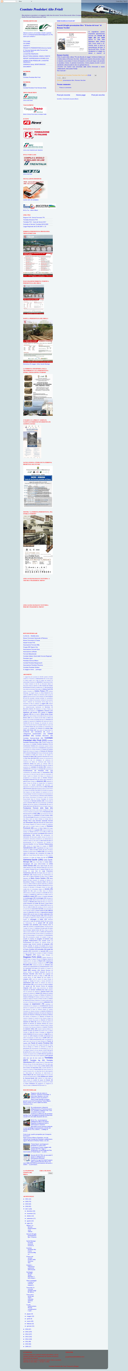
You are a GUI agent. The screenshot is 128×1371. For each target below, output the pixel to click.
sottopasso (35, 1005)
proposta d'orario (46, 942)
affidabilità (39, 682)
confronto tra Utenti (27, 765)
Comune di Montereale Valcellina (45, 753)
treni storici (38, 1058)
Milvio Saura (42, 891)
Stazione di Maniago (35, 1014)
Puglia (26, 949)
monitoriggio (39, 898)
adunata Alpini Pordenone (29, 682)
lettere (40, 851)
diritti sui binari (31, 781)
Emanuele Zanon (30, 788)
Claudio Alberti (47, 730)
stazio (34, 1009)
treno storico (46, 1066)
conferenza (47, 760)
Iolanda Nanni (48, 838)
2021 (27, 1199)
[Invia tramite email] (58, 78)
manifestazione (47, 874)
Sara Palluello (47, 977)
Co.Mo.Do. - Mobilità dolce (31, 636)
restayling (48, 961)
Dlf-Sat (34, 783)
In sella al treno (46, 831)
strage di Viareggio (39, 1032)
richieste (47, 964)
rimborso (25, 966)
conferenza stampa (28, 763)
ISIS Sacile (36, 840)
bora (32, 717)
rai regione (38, 953)
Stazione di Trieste (46, 1020)
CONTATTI (26, 45)
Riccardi (26, 964)
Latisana (28, 846)
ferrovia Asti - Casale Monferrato (30, 795)
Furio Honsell (43, 813)
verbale (51, 1081)
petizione (37, 928)
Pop (24, 935)
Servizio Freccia (40, 986)
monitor (39, 896)
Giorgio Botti (48, 819)
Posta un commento (65, 87)
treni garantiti (47, 1053)
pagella (26, 917)
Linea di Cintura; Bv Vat (38, 857)
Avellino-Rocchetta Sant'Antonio (33, 707)
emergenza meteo (41, 788)
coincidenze (38, 731)
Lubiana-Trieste (44, 869)
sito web (25, 1002)
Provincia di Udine (48, 947)
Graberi (43, 824)
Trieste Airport (37, 1069)
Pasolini (25, 919)
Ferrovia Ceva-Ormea (30, 797)
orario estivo (26, 915)
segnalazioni (27, 982)
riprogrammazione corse (46, 966)
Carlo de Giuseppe (34, 723)
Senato (36, 982)
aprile (28, 1318)
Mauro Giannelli (43, 885)
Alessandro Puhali (27, 685)
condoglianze (39, 760)
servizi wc (29, 986)
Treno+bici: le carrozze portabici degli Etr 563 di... (31, 1290)
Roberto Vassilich (27, 972)
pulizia (32, 949)
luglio (28, 1223)
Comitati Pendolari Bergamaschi (32, 663)
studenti (49, 1032)
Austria (40, 705)
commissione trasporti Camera (45, 746)
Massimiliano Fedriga (29, 882)
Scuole (32, 981)
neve (42, 905)
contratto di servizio (37, 767)
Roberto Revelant (46, 970)
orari (31, 914)
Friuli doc (25, 813)
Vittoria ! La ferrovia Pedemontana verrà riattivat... (31, 1228)
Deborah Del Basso (38, 776)
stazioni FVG (44, 1030)
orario (36, 914)
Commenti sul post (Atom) (70, 99)
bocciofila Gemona (42, 715)
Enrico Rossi (50, 788)
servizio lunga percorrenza (39, 988)
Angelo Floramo (35, 693)
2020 (27, 1201)
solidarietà (47, 1002)
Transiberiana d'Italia (46, 1052)
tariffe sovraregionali (46, 1039)
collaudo (48, 731)
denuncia (48, 776)
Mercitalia (32, 887)
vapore (41, 1080)
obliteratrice (31, 912)
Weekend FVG (36, 1085)
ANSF (29, 694)
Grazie (35, 828)
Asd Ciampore (49, 696)
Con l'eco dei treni (30, 758)
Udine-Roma (38, 1073)
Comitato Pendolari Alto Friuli (41, 9)
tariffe (45, 1037)
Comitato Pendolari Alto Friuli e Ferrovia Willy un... (31, 1251)
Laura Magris (36, 846)
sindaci (38, 993)
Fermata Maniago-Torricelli (29, 793)
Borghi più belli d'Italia (40, 717)
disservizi (40, 781)
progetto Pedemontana (30, 940)
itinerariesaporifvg (27, 842)
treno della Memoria (38, 1064)
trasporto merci (32, 1053)
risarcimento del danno (31, 968)
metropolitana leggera (37, 889)
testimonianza (43, 1048)
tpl (45, 1050)
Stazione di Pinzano (45, 1016)
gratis (42, 826)
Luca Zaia (34, 871)
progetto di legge (46, 937)
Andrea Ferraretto (27, 691)
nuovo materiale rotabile (28, 910)
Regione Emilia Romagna (43, 955)
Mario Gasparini (33, 880)
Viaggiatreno (40, 1083)
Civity (31, 730)
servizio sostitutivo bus (38, 989)
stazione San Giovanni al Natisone (33, 1027)
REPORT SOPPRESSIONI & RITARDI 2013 (36, 58)
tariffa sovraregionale (28, 1037)
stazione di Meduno (48, 1014)
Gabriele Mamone (27, 815)
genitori (37, 817)
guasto (37, 830)
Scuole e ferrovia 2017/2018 (43, 981)
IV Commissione (39, 842)
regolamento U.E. (27, 961)
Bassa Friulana (47, 708)
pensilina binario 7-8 (40, 926)
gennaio (29, 1326)
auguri (43, 703)
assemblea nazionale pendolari (37, 698)
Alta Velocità (48, 687)
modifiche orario (28, 896)
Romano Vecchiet (80, 80)
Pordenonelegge (31, 935)
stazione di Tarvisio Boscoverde (31, 1020)
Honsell (32, 831)
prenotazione (40, 935)
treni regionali (40, 1055)
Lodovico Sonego (29, 869)
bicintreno (32, 710)
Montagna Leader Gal (29, 900)
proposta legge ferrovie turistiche (32, 944)
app (50, 694)
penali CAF (41, 923)
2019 (27, 1204)
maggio (29, 1316)
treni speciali (49, 1055)
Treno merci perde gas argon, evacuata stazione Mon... (30, 1298)
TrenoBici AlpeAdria (46, 1067)
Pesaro (31, 928)
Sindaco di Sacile (40, 996)
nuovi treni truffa (47, 908)
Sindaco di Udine (43, 998)
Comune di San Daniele (45, 754)
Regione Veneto (47, 959)
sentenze (43, 982)
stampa (38, 1007)
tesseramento (35, 1048)
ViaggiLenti (48, 1083)
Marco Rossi (45, 876)
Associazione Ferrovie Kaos (31, 649)
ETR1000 (44, 790)
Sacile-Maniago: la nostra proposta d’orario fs (31, 1243)
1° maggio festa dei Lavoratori (30, 676)
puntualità (40, 949)
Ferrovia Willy (31, 802)
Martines (49, 880)
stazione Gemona (41, 1023)
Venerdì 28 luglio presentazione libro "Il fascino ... (31, 1236)
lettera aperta (38, 849)
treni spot (29, 1058)
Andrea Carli (46, 689)
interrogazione (47, 835)
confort (38, 763)
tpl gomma (26, 1052)
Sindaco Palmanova (35, 1000)
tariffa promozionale (45, 1036)
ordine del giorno (48, 915)
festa (50, 804)
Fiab (35, 806)
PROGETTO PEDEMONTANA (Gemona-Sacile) (37, 48)
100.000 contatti (43, 676)
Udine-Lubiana (28, 1073)
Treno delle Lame (49, 1064)
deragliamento (26, 777)
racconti (43, 951)
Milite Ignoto (33, 891)
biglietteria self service (30, 712)
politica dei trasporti (46, 931)
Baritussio (38, 708)
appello (25, 696)
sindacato (31, 993)
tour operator (39, 1050)
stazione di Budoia (46, 1011)
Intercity (38, 835)
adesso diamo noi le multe (31, 680)
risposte (49, 968)
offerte (37, 912)
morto (38, 901)
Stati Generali (26, 1009)
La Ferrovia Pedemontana (44, 844)
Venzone (45, 1081)
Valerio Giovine (26, 1080)
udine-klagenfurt (49, 1071)
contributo (48, 767)
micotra (47, 889)
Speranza (25, 1007)
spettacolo (32, 1007)
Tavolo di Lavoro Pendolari (40, 1043)
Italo (50, 840)
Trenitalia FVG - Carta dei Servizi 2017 (34, 222)
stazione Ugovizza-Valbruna (44, 1028)
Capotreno (38, 721)
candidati (25, 721)
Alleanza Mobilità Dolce (37, 687)
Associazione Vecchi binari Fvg (43, 701)
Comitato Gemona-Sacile (31, 738)
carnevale (44, 723)
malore (49, 872)
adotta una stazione (46, 680)
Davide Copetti (26, 776)
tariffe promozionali (35, 1039)
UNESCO (40, 1078)
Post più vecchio (98, 95)
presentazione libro (68, 80)
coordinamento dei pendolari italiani (31, 772)
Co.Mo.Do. (26, 731)
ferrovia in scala (42, 797)
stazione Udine (29, 1029)
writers (43, 1085)
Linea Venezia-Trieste (39, 867)
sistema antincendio (46, 1000)
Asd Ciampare (40, 696)
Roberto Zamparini (40, 972)
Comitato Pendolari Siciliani (31, 667)
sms (36, 1002)
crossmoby (48, 774)
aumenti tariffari (32, 705)
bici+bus (25, 710)
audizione (37, 703)
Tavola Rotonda (41, 1041)
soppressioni (36, 1004)
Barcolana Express (28, 709)
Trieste (30, 1069)
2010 (27, 1344)
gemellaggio (30, 817)
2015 (27, 1331)
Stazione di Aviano (35, 1011)
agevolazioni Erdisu (48, 682)
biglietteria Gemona (43, 710)
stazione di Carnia (40, 1013)
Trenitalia (49, 1058)
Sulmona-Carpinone (38, 1034)
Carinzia (25, 723)
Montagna (49, 898)
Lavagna (44, 846)
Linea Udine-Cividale (40, 864)
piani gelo (45, 928)
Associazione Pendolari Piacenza (33, 665)
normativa (39, 907)
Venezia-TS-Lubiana (27, 1081)
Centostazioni (48, 726)
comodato (41, 747)
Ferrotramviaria (47, 793)
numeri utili (50, 907)
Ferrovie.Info (43, 804)
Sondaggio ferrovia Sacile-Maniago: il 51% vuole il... (31, 1275)
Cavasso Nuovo (29, 726)
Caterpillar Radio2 (42, 724)
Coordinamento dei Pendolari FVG (35, 770)
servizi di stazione (38, 984)
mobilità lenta (39, 894)
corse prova (26, 774)
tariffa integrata (34, 1036)
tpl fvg (49, 1050)
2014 (27, 1334)
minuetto (45, 892)
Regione (29, 955)
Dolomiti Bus (42, 783)
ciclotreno (32, 728)
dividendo (49, 781)
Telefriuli (36, 1046)
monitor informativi (48, 896)
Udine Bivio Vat (39, 1071)
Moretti (32, 901)
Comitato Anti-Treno (42, 735)
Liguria (25, 853)
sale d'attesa (37, 977)
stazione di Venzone (28, 1023)
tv (33, 1071)
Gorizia (38, 824)
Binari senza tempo (47, 714)
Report (41, 961)
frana (50, 810)
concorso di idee (27, 760)
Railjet (44, 953)
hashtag (25, 831)
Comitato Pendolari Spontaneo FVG (41, 744)
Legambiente (40, 848)
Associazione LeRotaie (30, 651)
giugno (29, 1314)
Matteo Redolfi (32, 883)
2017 (27, 1209)
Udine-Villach (27, 1074)
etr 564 (38, 790)
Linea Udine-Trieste (42, 865)
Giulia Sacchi (49, 822)
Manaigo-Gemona (37, 874)
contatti (44, 765)
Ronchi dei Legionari (45, 974)
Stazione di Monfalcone (31, 1016)
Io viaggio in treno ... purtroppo (32, 669)
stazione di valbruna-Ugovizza (44, 1021)
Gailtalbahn (37, 815)
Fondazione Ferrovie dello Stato (35, 808)
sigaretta (37, 991)
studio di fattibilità (27, 1034)
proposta (37, 942)
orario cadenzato (45, 914)
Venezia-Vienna (37, 1081)
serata (49, 982)
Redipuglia (50, 953)
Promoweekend (27, 942)
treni (39, 1053)
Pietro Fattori (45, 930)
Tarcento (25, 1035)
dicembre (30, 1211)
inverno (49, 837)
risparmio (42, 968)
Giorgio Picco (27, 820)
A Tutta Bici (31, 678)
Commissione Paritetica (29, 746)
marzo (29, 1321)
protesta (43, 946)
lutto (35, 873)
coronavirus (46, 772)
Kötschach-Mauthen (28, 844)
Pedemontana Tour (30, 923)
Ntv (45, 907)
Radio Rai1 (31, 953)
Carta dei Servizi (32, 724)
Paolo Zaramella (40, 917)
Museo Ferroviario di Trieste (31, 640)
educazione (47, 785)
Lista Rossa (50, 867)
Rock (49, 972)
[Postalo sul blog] (60, 78)
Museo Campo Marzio (47, 903)
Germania (43, 817)
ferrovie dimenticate (41, 802)
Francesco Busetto (27, 811)
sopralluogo (48, 1004)
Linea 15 (50, 853)
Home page (81, 95)
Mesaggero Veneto (40, 887)
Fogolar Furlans (47, 806)
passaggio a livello (36, 919)
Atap (31, 703)
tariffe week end (27, 1041)
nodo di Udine (31, 907)
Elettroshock (26, 786)
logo (37, 869)
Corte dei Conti (34, 774)
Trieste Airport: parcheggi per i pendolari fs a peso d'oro (40, 1144)
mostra (49, 901)
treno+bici (35, 1067)
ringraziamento (34, 966)
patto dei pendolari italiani (37, 921)
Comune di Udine (28, 756)
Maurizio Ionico (32, 885)
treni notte (33, 1055)
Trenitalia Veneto (39, 1062)
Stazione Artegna (42, 1009)
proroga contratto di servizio (31, 946)
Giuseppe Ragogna (29, 824)
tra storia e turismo (35, 1052)
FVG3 (49, 813)
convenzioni (48, 768)
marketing (42, 880)
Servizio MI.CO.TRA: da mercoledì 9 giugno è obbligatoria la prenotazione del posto (41, 1157)
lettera (31, 849)
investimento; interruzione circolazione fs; (32, 838)
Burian (24, 719)
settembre (30, 1218)
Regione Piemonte (46, 957)
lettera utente (33, 851)
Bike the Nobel (35, 714)
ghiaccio (49, 817)
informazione (27, 835)
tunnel (24, 1071)
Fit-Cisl (40, 806)
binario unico (29, 715)
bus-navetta (30, 719)
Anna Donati (44, 693)
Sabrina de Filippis (38, 975)
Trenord (25, 1069)
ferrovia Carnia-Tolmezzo (46, 795)
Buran (49, 717)
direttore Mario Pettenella (45, 779)
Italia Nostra (44, 840)
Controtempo (34, 768)
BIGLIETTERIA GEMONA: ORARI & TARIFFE (36, 56)
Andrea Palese (39, 691)
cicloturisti (40, 728)
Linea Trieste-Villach (37, 861)
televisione (43, 1046)
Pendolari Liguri (28, 658)
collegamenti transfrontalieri (32, 733)
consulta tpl (37, 765)
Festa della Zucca (27, 806)
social (40, 1002)
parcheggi (48, 917)
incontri (49, 833)
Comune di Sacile (30, 754)
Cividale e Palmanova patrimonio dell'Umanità (30, 1267)
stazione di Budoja (28, 1013)
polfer (37, 931)
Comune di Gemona (46, 751)
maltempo (26, 874)
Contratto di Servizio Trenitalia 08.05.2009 (35, 224)
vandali (35, 1080)
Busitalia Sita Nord (39, 719)
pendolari (35, 924)
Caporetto (31, 721)
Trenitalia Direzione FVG (30, 220)
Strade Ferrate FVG (29, 642)
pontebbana (48, 933)
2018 (27, 1206)
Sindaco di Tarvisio (33, 998)
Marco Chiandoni (35, 876)
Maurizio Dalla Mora (42, 883)
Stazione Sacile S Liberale (47, 1025)
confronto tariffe (47, 763)
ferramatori (39, 793)
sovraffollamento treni (45, 1006)
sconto (39, 979)
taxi (24, 1045)
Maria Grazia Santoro (38, 878)
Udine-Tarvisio (47, 1073)
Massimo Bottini (41, 882)
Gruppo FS (30, 830)
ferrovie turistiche (34, 804)
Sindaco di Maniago (28, 997)
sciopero (25, 979)
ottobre (29, 1216)
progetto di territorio (43, 939)
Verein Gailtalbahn (30, 1083)
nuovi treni (27, 908)
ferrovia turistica (36, 801)
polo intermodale (31, 933)
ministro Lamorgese (36, 892)
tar (50, 1034)
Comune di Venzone (42, 756)
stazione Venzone (28, 1030)
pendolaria (31, 926)
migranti (25, 891)
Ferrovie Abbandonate (29, 654)
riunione (34, 970)
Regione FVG (29, 957)
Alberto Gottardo (29, 683)
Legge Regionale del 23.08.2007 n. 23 (34, 226)
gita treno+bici (40, 822)
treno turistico (26, 1067)
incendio (35, 833)
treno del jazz (28, 1064)
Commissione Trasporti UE (31, 747)
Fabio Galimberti (36, 792)
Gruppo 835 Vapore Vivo (30, 647)
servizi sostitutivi (48, 984)
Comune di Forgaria (33, 751)
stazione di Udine (28, 1021)
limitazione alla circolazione (37, 853)
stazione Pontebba (34, 1025)
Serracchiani (27, 984)
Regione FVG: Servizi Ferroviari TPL (34, 217)
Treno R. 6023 (37, 1065)
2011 (26, 1341)
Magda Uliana (42, 872)
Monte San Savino (41, 899)
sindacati (25, 993)
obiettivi (25, 912)
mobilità (32, 894)
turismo (29, 1071)
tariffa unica (38, 1037)
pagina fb (32, 917)
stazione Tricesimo (48, 1027)
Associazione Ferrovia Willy (31, 645)
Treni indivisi (26, 1055)
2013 (27, 1336)
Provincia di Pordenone (34, 947)
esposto (27, 790)
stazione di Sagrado (28, 1018)
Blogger (76, 1366)
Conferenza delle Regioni (44, 761)
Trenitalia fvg (35, 1060)
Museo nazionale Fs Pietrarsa (32, 905)
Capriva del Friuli (47, 721)
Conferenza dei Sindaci (29, 761)
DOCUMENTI (27, 66)
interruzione (26, 837)
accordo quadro (49, 678)
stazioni (37, 1030)
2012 (27, 1339)
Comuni (51, 756)
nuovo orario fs (40, 910)
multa (36, 903)
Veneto (48, 1080)
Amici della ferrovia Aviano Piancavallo (32, 689)
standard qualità (46, 1007)
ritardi (25, 970)
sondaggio (26, 1004)
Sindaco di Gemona (45, 995)
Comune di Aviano (36, 749)
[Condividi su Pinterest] (65, 78)
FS (30, 813)
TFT (50, 1048)
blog (35, 715)
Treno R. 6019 (28, 1065)
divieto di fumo (26, 783)
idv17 (37, 831)
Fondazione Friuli (27, 810)
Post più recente (63, 95)
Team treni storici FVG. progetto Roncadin (37, 1045)
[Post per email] (95, 75)
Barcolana (47, 707)
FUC (35, 813)
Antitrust (35, 694)
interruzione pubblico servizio (38, 837)
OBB (49, 910)
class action (39, 730)
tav (34, 1041)
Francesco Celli (37, 811)
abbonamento (39, 678)
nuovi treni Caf (36, 908)
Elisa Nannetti (49, 786)
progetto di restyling (28, 939)
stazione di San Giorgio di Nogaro (43, 1018)
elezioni (32, 786)
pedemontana (50, 921)
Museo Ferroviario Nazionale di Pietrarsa (35, 638)
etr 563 (32, 790)
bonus (25, 717)
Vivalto (28, 1085)
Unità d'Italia (48, 1078)
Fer (50, 792)
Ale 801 (37, 683)
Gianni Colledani (38, 819)
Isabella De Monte (27, 840)
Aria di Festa (32, 696)
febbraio (29, 1323)
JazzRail (48, 842)
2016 (27, 1329)
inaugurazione (27, 833)
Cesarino (25, 728)
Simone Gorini (45, 991)
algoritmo (36, 685)
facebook (45, 792)
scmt (34, 979)
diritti (24, 781)
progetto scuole (46, 940)
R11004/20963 (34, 951)
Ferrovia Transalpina (41, 799)
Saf (46, 975)
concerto (41, 758)
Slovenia (31, 1002)
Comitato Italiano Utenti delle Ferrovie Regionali (37, 656)
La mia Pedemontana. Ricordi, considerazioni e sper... (31, 1307)
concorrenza (48, 758)
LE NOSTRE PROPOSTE (30, 54)
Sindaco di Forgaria (33, 995)
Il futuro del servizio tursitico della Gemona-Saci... (31, 1259)
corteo (42, 774)
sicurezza (30, 991)
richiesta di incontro (37, 964)
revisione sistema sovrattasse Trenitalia (32, 962)
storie (31, 1032)
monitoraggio (29, 898)
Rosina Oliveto (27, 975)
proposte (46, 944)
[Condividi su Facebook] (63, 78)
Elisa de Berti (39, 786)
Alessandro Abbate (46, 683)
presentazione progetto (33, 937)
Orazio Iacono (36, 915)
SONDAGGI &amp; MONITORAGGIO (34, 64)
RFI (47, 963)
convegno (41, 769)
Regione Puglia (26, 959)
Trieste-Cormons (47, 1069)
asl (26, 698)
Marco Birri (25, 876)
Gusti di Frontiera (47, 830)
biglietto (43, 712)
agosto (29, 1221)
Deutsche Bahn (36, 777)
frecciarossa (47, 811)
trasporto (25, 1053)
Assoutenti (25, 703)
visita (24, 1085)
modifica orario (47, 894)
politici (24, 933)
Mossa (44, 901)
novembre (30, 1213)
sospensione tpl (26, 1005)
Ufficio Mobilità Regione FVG (40, 1074)
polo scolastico (40, 933)
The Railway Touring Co (28, 1050)
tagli (46, 1034)
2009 (27, 1346)
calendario (48, 719)
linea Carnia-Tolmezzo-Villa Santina (34, 855)
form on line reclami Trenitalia (40, 810)
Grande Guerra (35, 826)
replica (34, 961)
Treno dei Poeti (49, 1062)
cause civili (50, 724)
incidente (42, 833)
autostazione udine (48, 705)
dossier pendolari (37, 785)
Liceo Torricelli (48, 851)
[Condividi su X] (61, 78)
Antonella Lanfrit (43, 694)
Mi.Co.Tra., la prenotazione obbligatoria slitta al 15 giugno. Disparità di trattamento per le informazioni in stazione (40, 1122)
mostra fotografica (28, 903)
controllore (26, 769)
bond (50, 715)
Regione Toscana (36, 959)
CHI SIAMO (26, 43)
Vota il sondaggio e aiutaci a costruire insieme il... (31, 1283)
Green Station (43, 828)
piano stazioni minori (33, 930)
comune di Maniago (31, 753)
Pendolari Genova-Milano (30, 660)
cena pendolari (39, 726)
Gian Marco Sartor (27, 819)
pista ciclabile (31, 931)
